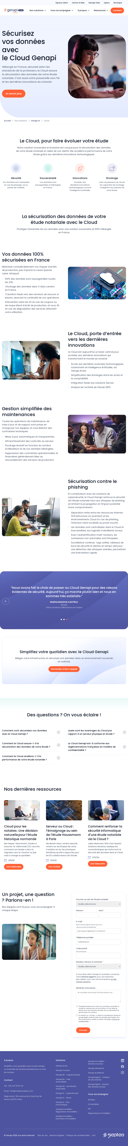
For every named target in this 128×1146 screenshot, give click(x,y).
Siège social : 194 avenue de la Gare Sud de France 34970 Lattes (23, 1098)
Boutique (118, 2)
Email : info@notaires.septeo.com (18, 1091)
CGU (94, 1135)
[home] (14, 10)
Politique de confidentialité (78, 1135)
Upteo (107, 2)
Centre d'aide (78, 2)
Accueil (7, 120)
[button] (38, 10)
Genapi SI (35, 120)
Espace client (62, 2)
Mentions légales (57, 1135)
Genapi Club (94, 2)
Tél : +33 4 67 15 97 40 (13, 1086)
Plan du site (43, 1135)
